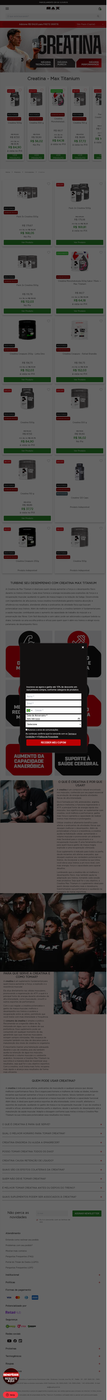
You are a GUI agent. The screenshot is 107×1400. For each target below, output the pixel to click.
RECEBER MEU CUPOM (53, 742)
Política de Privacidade (48, 737)
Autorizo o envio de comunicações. (43, 730)
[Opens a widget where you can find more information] (10, 1395)
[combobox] (30, 710)
